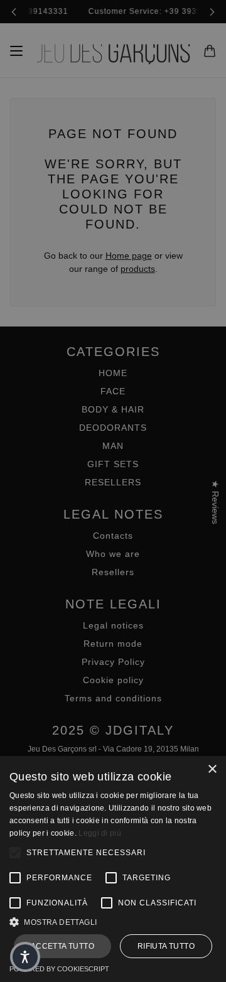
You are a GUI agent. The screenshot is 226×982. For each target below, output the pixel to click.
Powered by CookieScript (59, 969)
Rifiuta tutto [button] (166, 946)
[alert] (113, 491)
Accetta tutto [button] (62, 946)
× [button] (212, 769)
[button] (113, 922)
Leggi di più (99, 833)
